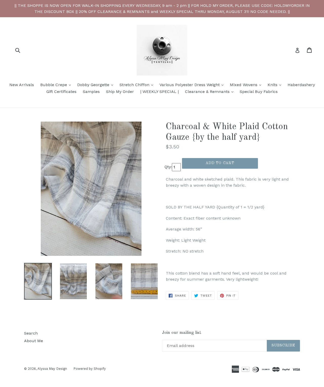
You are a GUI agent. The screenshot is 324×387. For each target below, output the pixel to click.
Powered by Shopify (89, 369)
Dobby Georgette (96, 84)
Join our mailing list (181, 333)
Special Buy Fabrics (259, 91)
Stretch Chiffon (137, 84)
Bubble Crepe (56, 84)
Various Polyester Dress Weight (192, 84)
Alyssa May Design (52, 369)
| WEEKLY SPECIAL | (159, 91)
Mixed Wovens (247, 84)
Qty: (168, 166)
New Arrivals (21, 84)
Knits (276, 84)
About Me (33, 340)
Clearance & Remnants (210, 91)
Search (31, 333)
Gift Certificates (61, 91)
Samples (91, 91)
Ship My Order (120, 91)
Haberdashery (301, 84)
